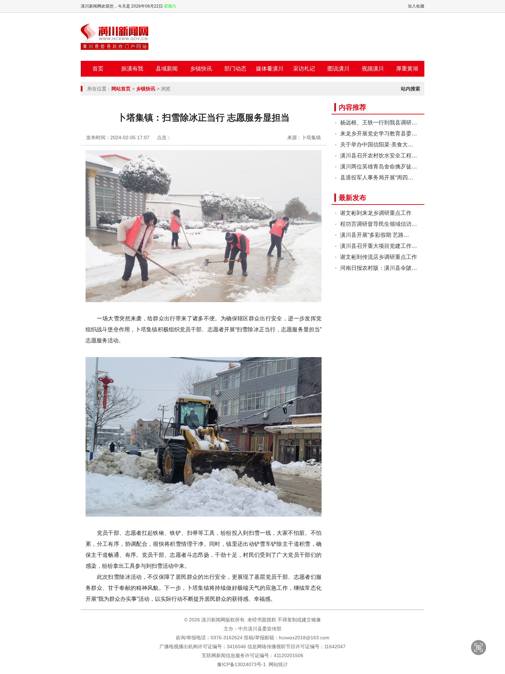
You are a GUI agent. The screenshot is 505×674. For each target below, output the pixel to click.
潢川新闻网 (114, 37)
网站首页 (121, 88)
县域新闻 (167, 68)
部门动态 (235, 68)
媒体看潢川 (269, 68)
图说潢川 (338, 68)
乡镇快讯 (201, 68)
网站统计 (278, 664)
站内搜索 (410, 88)
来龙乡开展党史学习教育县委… (378, 133)
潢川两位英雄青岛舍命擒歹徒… (378, 166)
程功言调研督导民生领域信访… (378, 224)
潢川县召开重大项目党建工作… (378, 246)
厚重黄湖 (407, 68)
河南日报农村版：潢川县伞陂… (378, 268)
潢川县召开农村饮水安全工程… (378, 155)
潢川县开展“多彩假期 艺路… (374, 235)
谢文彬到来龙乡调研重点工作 (376, 213)
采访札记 (304, 68)
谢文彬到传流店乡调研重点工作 (378, 257)
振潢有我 (132, 68)
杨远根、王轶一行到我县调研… (378, 122)
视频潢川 (373, 68)
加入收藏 (416, 6)
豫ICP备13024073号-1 (241, 664)
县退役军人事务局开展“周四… (376, 177)
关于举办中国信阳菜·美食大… (376, 144)
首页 (97, 68)
